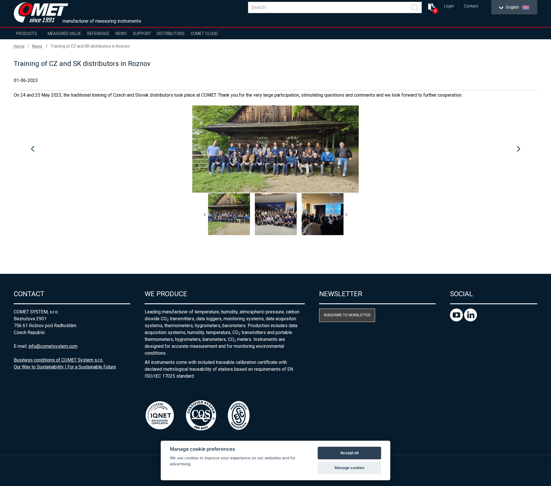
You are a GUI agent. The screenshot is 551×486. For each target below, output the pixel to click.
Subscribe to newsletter (347, 315)
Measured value (64, 33)
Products (26, 33)
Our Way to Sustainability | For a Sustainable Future (65, 367)
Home (19, 46)
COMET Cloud (204, 33)
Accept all (349, 452)
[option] (275, 149)
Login (449, 6)
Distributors (171, 33)
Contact (471, 6)
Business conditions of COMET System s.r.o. (58, 360)
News (121, 33)
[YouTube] (457, 320)
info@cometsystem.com (52, 346)
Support (142, 33)
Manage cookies (349, 467)
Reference (98, 33)
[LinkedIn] (470, 320)
